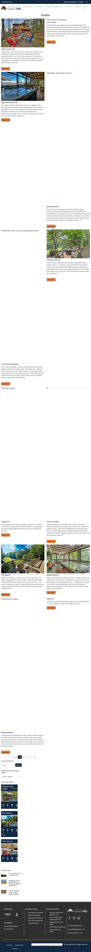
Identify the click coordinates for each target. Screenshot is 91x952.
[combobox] (46, 944)
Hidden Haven (52, 575)
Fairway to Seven (54, 260)
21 (27, 757)
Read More (5, 69)
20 (23, 757)
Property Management (54, 6)
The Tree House (53, 522)
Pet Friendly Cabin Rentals (57, 927)
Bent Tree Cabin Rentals (35, 920)
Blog (77, 6)
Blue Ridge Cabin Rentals (35, 912)
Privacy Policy (19, 945)
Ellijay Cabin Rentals (34, 915)
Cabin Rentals (28, 6)
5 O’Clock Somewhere (10, 364)
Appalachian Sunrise (9, 102)
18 (16, 757)
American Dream (8, 49)
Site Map (9, 945)
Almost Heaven (53, 207)
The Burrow (6, 575)
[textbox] (46, 944)
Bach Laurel (51, 22)
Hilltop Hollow (7, 733)
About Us (69, 6)
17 (12, 757)
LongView (5, 522)
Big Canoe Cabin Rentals (35, 918)
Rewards (40, 6)
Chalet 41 (50, 599)
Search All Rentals (33, 923)
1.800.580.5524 (6, 2)
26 (34, 757)
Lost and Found (8, 929)
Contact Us (85, 8)
